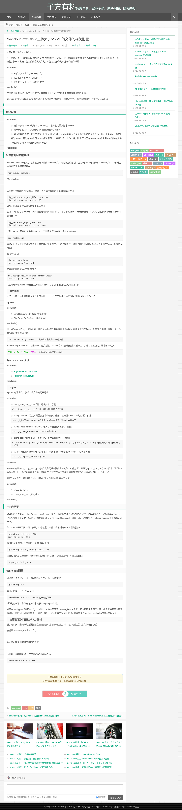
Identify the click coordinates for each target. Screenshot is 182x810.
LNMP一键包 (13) (138, 159)
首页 (9, 16)
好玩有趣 (36, 16)
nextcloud (16, 707)
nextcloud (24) (156, 150)
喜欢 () (55, 693)
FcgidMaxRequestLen (24, 375)
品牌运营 (51, 16)
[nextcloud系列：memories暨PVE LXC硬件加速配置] (50, 731)
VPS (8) (143, 171)
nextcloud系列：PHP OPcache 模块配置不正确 (88, 758)
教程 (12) (147, 163)
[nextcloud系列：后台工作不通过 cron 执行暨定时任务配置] (109, 731)
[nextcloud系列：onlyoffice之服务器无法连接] (20, 731)
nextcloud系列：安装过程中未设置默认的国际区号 (89, 767)
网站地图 (86, 806)
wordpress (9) (137, 167)
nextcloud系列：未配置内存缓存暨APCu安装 (29, 758)
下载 (31, 707)
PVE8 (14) (170, 154)
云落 (137, 806)
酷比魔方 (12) (166, 159)
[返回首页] (8, 31)
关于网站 (81, 16)
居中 (41, 796)
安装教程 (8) (162, 167)
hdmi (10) (158, 163)
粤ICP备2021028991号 (102, 806)
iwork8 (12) (136, 163)
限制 (38, 707)
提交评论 (116, 797)
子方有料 (69, 806)
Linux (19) (148, 154)
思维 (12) (153, 159)
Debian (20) (136, 154)
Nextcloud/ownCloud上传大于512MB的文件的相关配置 (48, 38)
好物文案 (66, 16)
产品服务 (95, 16)
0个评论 (76, 45)
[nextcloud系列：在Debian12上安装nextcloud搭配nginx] (79, 731)
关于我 (77, 806)
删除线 (33, 796)
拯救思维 (21, 16)
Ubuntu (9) (170, 163)
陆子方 (26, 45)
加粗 (25, 796)
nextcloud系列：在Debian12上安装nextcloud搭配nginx (34, 715)
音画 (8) (134, 171)
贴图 (18, 796)
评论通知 (102, 797)
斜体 (47, 796)
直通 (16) (159, 154)
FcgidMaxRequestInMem (25, 371)
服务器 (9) (150, 167)
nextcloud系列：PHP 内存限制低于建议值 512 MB (89, 762)
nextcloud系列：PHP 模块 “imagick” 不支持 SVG (31, 767)
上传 (25, 707)
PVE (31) (135, 150)
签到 (54, 796)
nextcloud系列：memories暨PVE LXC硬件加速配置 (96, 715)
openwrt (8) (155, 171)
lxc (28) (144, 150)
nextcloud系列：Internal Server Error (83, 754)
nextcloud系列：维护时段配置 (23, 754)
